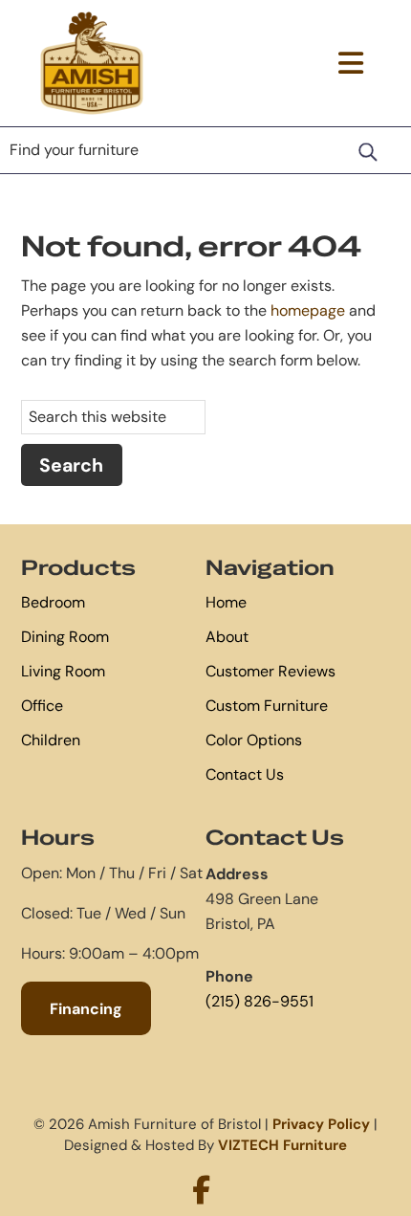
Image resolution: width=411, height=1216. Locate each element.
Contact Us (245, 774)
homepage (307, 310)
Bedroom (53, 602)
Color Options (254, 740)
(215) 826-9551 (260, 1001)
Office (42, 705)
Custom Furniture (267, 705)
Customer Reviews (270, 671)
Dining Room (65, 637)
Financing (86, 1008)
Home (226, 602)
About (227, 637)
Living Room (63, 671)
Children (50, 740)
